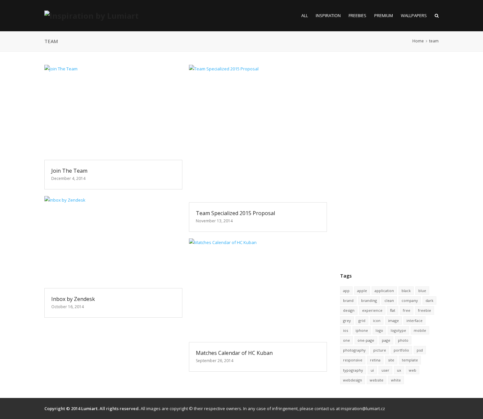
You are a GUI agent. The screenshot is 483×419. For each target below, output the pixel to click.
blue (422, 290)
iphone (362, 330)
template (410, 359)
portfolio (401, 350)
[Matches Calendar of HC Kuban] (258, 290)
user (385, 370)
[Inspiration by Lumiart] (91, 15)
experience (372, 310)
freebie (424, 310)
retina (375, 359)
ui (372, 370)
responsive (352, 359)
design (349, 310)
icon (376, 320)
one (346, 340)
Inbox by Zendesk (73, 299)
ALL (304, 15)
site (391, 359)
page (386, 340)
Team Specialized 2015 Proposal (235, 213)
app (346, 290)
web (412, 370)
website (376, 380)
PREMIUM (383, 15)
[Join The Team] (113, 112)
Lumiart (89, 408)
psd (420, 350)
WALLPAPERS (414, 15)
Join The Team (69, 170)
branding (369, 300)
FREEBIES (357, 15)
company (410, 300)
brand (348, 300)
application (384, 290)
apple (362, 290)
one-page (365, 340)
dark (429, 300)
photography (354, 350)
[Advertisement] (389, 163)
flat (392, 310)
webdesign (352, 380)
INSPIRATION (328, 15)
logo (379, 330)
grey (347, 320)
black (406, 290)
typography (353, 370)
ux (399, 370)
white (396, 380)
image (393, 320)
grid (361, 320)
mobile (420, 330)
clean (389, 300)
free (406, 310)
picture (379, 350)
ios (345, 330)
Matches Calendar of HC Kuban (234, 353)
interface (414, 320)
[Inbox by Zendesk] (113, 242)
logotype (398, 330)
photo (403, 340)
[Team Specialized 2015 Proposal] (258, 133)
